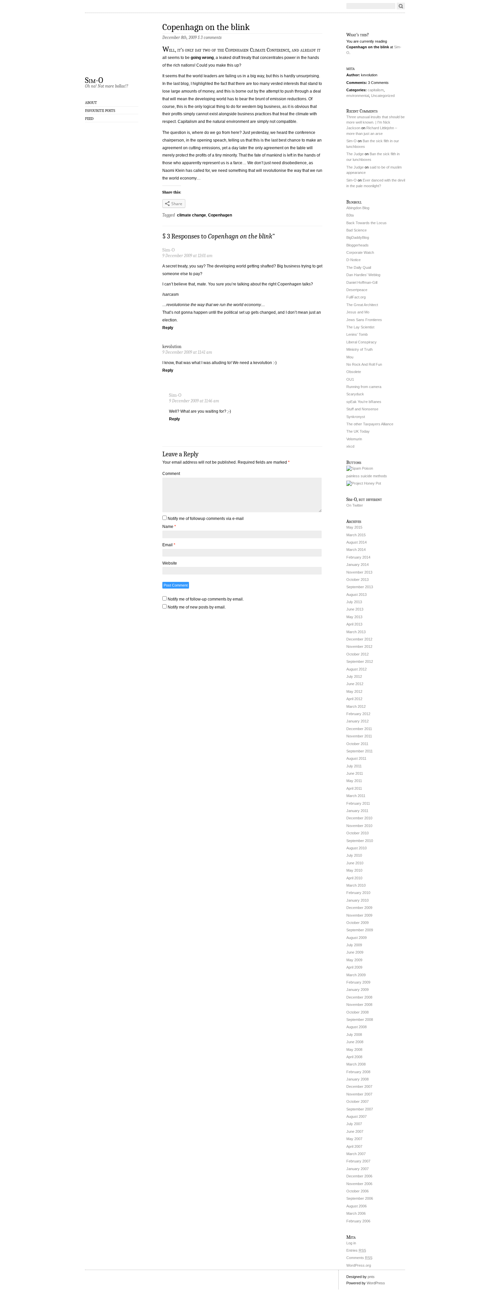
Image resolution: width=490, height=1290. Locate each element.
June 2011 (354, 773)
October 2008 (357, 1012)
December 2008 (359, 997)
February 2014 (358, 557)
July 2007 (354, 1124)
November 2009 (359, 915)
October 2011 (357, 744)
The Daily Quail (358, 267)
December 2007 (359, 1086)
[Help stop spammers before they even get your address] (363, 483)
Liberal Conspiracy (361, 342)
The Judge (355, 154)
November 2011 (359, 736)
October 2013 (357, 580)
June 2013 (354, 609)
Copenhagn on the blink (206, 27)
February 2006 (358, 1221)
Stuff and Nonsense (362, 409)
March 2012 (356, 706)
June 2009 (354, 952)
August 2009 (356, 938)
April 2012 (354, 699)
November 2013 (359, 572)
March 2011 (355, 796)
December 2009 (359, 908)
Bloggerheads (357, 245)
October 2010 (357, 833)
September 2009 (359, 930)
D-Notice (353, 260)
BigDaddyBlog (357, 237)
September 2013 (359, 587)
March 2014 (356, 550)
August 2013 (356, 595)
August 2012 (356, 669)
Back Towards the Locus (366, 223)
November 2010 (359, 826)
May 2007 (354, 1139)
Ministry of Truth (359, 349)
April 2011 (354, 788)
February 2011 (358, 803)
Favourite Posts (100, 110)
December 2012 (359, 639)
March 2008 (356, 1064)
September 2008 (359, 1020)
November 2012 (359, 646)
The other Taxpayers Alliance (369, 424)
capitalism (376, 90)
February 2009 (358, 982)
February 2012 (358, 714)
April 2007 (354, 1146)
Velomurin (354, 439)
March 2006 (356, 1213)
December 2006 (359, 1176)
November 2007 (359, 1094)
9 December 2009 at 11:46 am (194, 400)
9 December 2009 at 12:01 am (187, 255)
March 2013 (356, 632)
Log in (351, 1243)
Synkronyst (355, 417)
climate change (191, 215)
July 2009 (354, 945)
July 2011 (354, 766)
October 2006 (357, 1191)
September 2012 (359, 661)
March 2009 (356, 975)
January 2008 (357, 1079)
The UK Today (358, 431)
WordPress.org (358, 1265)
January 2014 (357, 565)
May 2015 (354, 527)
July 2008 (354, 1035)
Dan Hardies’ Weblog (363, 275)
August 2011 (356, 758)
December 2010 (359, 818)
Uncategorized (383, 96)
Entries (356, 1250)
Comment (171, 473)
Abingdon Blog (357, 208)
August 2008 (356, 1027)
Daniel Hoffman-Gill (361, 282)
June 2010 (354, 863)
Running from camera (363, 387)
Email (168, 545)
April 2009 (354, 967)
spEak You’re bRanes (363, 402)
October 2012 (357, 654)
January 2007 (357, 1169)
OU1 (350, 379)
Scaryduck (355, 394)
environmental (357, 96)
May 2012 (354, 691)
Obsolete (353, 372)
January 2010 (357, 900)
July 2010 (354, 855)
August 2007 (356, 1116)
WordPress (376, 1283)
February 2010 (358, 893)
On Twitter (354, 505)
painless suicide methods (366, 476)
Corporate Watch (360, 252)
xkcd (350, 446)
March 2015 (356, 535)
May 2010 (354, 870)
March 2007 (356, 1154)
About (91, 102)
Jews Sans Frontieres (364, 320)
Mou (349, 357)
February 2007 (358, 1161)
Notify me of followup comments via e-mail (206, 518)
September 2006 (359, 1198)
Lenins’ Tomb (357, 334)
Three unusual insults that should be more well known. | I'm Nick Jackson (375, 122)
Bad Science (356, 230)
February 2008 (358, 1072)
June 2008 (354, 1042)
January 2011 (357, 811)
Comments (359, 1258)
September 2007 (359, 1109)
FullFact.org (356, 297)
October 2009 (357, 923)
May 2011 (354, 781)
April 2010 (354, 878)
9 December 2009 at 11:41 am (187, 352)
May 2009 (354, 960)
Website (169, 563)
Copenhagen (220, 215)
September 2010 (359, 841)
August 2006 (356, 1206)
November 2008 (359, 1005)
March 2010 (356, 885)
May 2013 (354, 617)
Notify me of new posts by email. (197, 607)
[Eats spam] (359, 468)
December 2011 (359, 729)
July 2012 (354, 676)
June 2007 (354, 1131)
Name (169, 526)
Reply (167, 327)
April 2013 (354, 624)
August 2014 (356, 542)
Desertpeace (356, 290)
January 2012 (357, 721)
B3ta (350, 215)
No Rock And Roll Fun (364, 364)
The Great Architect (362, 305)
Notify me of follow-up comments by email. (206, 599)
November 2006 (359, 1184)
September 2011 (359, 751)
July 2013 (354, 602)
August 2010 (356, 848)
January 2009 (357, 990)
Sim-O (94, 80)
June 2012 (354, 684)
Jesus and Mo (357, 312)
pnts (371, 1277)
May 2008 (354, 1050)
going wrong (202, 57)
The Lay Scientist (360, 327)
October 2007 (357, 1101)
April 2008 (354, 1057)
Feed (89, 118)
